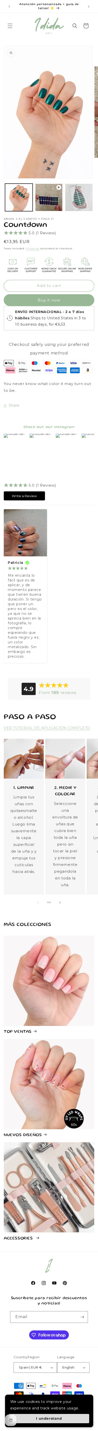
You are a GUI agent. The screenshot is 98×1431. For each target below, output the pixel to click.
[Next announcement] (88, 6)
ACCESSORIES (19, 1238)
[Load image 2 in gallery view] (79, 197)
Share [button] (14, 405)
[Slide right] (60, 902)
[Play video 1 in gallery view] (49, 197)
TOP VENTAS (18, 1032)
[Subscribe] (82, 1317)
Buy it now (49, 300)
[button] (10, 25)
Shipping (32, 248)
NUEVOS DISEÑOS (23, 1135)
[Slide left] (37, 902)
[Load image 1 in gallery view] (19, 197)
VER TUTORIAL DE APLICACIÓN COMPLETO (47, 728)
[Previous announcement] (9, 6)
